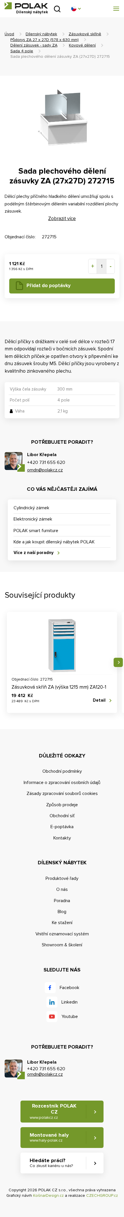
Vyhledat (57, 8)
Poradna (62, 901)
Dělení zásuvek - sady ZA (33, 45)
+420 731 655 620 (46, 462)
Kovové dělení (82, 45)
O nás (62, 889)
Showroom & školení (62, 945)
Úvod (9, 33)
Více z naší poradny (34, 552)
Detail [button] (99, 700)
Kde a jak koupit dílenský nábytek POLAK (54, 542)
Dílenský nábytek (41, 33)
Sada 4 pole (21, 51)
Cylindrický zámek (31, 508)
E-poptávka (62, 827)
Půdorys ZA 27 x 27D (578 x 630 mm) (44, 39)
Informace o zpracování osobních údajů (62, 782)
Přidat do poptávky (49, 286)
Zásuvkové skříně (85, 33)
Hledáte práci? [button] (51, 1162)
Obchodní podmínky (62, 771)
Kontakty (62, 838)
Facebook (69, 988)
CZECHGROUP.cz (102, 1195)
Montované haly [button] (49, 1137)
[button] (75, 8)
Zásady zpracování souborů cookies (62, 793)
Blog (62, 912)
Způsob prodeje (62, 805)
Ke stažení (62, 923)
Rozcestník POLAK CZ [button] (53, 1111)
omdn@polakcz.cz (45, 470)
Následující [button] (118, 662)
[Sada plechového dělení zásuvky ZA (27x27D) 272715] (62, 117)
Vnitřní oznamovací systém (62, 934)
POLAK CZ (26, 5)
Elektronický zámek (33, 519)
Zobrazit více (62, 218)
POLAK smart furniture (36, 531)
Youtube (69, 1016)
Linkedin (69, 1002)
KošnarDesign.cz (48, 1195)
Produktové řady (62, 878)
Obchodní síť (62, 816)
